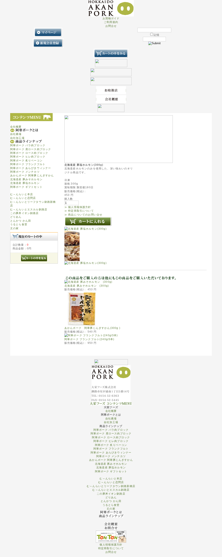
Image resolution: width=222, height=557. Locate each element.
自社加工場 (17, 137)
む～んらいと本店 (21, 194)
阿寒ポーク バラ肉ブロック (27, 145)
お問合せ (111, 25)
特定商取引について (111, 548)
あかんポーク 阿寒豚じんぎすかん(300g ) (92, 327)
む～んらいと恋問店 (23, 197)
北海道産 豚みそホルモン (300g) (86, 285)
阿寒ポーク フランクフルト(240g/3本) (89, 339)
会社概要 (16, 126)
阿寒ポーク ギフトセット (26, 186)
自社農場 (16, 134)
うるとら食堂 (18, 224)
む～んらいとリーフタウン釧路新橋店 (111, 486)
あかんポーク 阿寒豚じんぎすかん (32, 175)
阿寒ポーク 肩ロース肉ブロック (30, 149)
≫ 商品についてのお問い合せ (83, 214)
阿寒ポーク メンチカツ (25, 171)
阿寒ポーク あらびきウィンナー (30, 168)
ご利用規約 (111, 22)
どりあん (16, 216)
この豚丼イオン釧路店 (24, 213)
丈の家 (14, 228)
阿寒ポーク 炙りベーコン (26, 160)
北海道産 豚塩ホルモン (25, 183)
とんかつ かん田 (20, 220)
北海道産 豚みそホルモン (26, 179)
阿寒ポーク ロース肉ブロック (29, 152)
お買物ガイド (111, 18)
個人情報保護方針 (111, 544)
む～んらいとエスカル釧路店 (28, 209)
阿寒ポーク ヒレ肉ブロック (27, 156)
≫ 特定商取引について (79, 210)
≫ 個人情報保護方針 (77, 207)
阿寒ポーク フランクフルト (27, 164)
